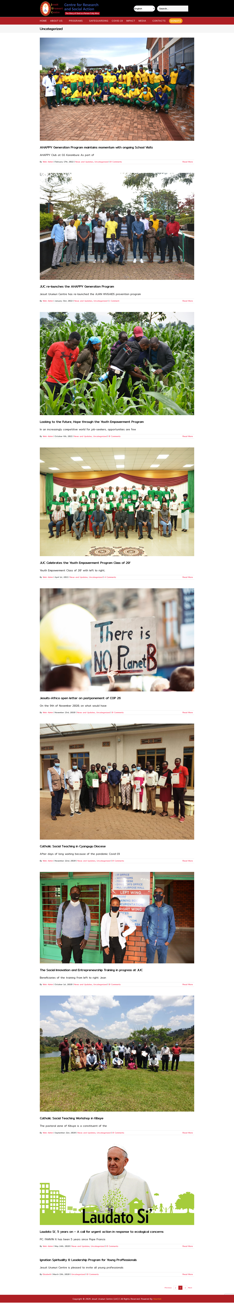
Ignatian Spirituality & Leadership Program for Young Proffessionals (88, 1259)
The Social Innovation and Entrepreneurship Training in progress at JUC (91, 969)
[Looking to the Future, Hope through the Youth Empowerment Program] (117, 363)
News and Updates (84, 161)
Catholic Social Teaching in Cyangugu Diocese (73, 846)
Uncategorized (101, 161)
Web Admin (48, 161)
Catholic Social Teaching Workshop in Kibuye (71, 1118)
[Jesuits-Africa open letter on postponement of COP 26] (117, 639)
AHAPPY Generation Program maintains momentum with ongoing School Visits (96, 147)
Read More (188, 161)
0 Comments (116, 161)
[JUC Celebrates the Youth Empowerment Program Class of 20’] (117, 501)
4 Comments (110, 577)
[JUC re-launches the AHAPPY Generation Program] (117, 226)
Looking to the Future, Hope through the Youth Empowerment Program (92, 421)
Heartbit (157, 1298)
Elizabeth (47, 1274)
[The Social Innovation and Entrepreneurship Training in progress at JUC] (117, 917)
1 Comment (114, 300)
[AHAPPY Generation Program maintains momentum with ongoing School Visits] (117, 89)
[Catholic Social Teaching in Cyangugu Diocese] (117, 782)
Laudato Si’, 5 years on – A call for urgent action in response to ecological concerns (101, 1231)
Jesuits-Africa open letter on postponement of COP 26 (80, 698)
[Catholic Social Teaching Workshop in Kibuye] (117, 1054)
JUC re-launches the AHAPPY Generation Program (77, 286)
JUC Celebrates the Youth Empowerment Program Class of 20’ (85, 562)
